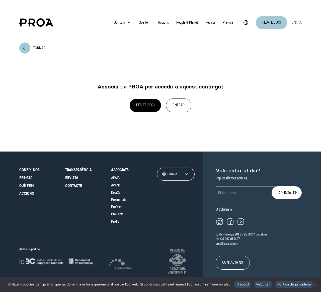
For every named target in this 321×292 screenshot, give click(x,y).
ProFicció (117, 214)
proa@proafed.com (227, 244)
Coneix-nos (29, 170)
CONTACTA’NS (232, 262)
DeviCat (116, 192)
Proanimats (118, 200)
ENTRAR (179, 105)
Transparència (78, 170)
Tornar (33, 48)
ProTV (115, 221)
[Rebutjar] (314, 284)
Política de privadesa (294, 284)
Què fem (144, 22)
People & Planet (187, 22)
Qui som (119, 22)
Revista (210, 22)
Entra (297, 22)
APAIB (115, 178)
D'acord (242, 284)
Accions (163, 22)
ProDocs (116, 207)
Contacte (73, 186)
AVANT (116, 185)
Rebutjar (263, 284)
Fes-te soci (271, 22)
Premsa (228, 22)
